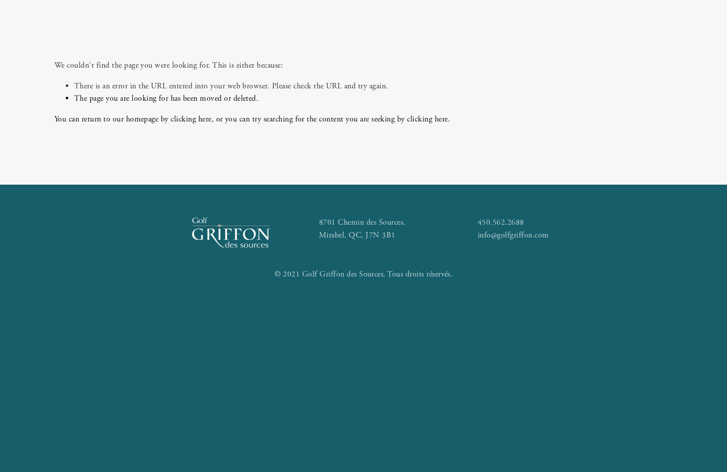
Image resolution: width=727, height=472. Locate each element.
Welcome (80, 48)
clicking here (191, 119)
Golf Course (198, 48)
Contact (592, 48)
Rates (134, 48)
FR (650, 48)
